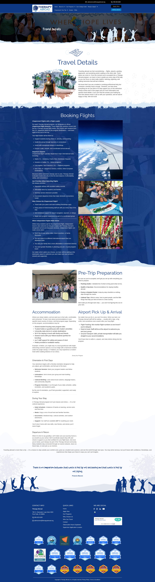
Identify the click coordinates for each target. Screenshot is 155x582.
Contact (71, 10)
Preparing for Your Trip (60, 10)
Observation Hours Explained (72, 524)
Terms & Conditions (95, 579)
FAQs (75, 10)
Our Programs (70, 6)
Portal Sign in (116, 9)
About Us (61, 6)
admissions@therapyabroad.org (96, 2)
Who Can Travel (68, 519)
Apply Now (66, 511)
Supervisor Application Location (72, 527)
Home (56, 6)
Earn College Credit (82, 6)
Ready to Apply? (92, 6)
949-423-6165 (117, 2)
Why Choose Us (68, 516)
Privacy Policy (85, 579)
